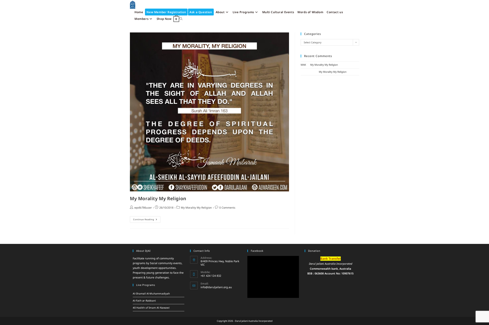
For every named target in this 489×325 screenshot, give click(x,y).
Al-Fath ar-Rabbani (144, 300)
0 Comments (227, 207)
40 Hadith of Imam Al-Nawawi (151, 307)
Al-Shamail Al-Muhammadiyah (151, 293)
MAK (303, 64)
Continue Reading (146, 218)
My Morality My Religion (158, 198)
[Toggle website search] (181, 18)
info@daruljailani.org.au (216, 287)
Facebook (257, 250)
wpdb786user (143, 207)
